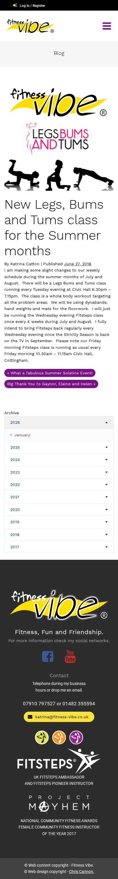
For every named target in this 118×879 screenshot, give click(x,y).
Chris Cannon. (81, 871)
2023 (15, 472)
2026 (15, 422)
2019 (14, 522)
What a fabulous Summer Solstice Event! (50, 373)
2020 (15, 509)
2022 (15, 484)
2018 (14, 534)
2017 (14, 547)
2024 (15, 459)
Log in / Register (32, 6)
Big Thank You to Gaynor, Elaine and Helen (51, 384)
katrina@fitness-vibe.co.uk (61, 717)
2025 (15, 447)
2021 (14, 497)
